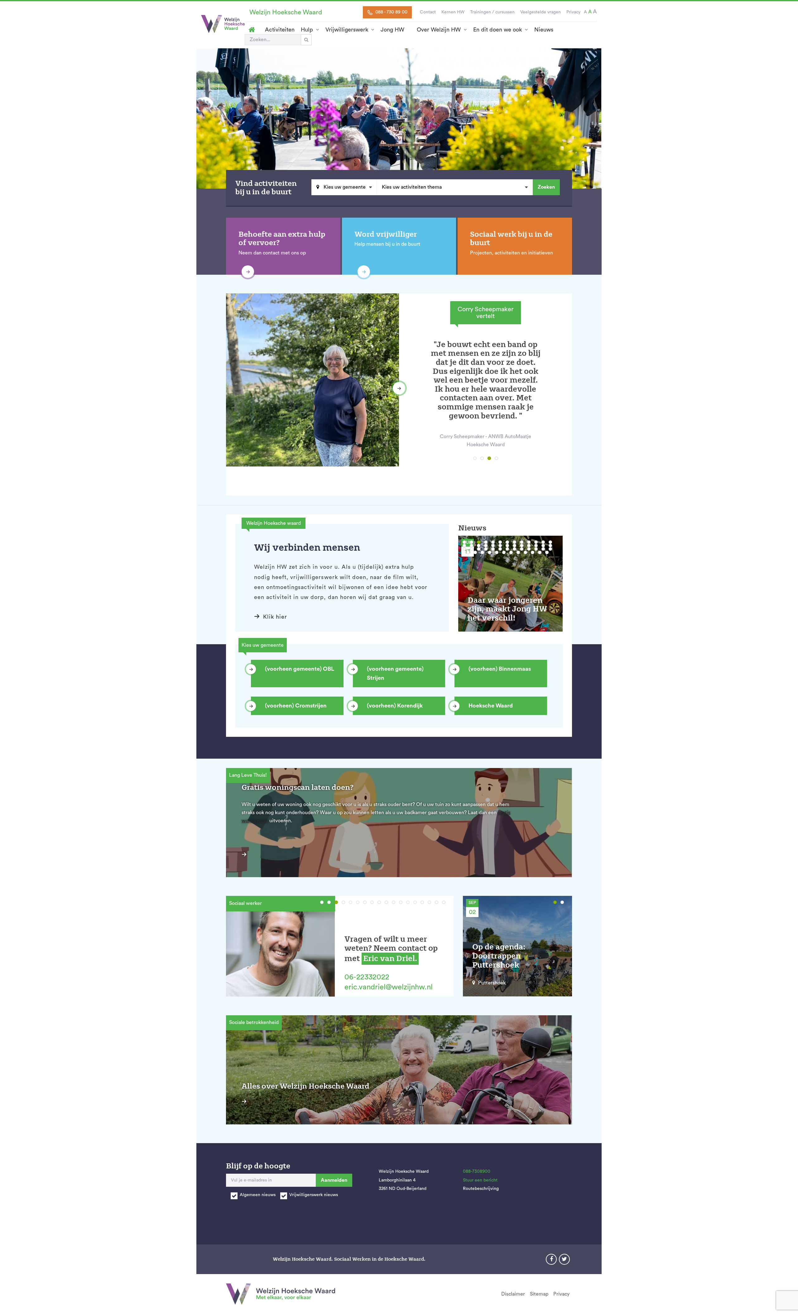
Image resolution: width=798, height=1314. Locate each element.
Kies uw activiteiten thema (412, 187)
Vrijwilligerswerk (346, 29)
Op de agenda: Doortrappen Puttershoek (498, 956)
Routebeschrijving (481, 1188)
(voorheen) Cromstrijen (296, 705)
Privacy (573, 12)
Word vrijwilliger (385, 234)
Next (399, 388)
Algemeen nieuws (258, 1195)
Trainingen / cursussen (492, 12)
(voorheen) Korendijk (395, 705)
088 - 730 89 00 (390, 12)
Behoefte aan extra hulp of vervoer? (281, 238)
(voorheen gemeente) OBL (299, 669)
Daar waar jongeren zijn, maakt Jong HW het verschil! (507, 609)
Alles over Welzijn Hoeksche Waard (305, 1086)
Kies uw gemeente (344, 187)
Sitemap (539, 1294)
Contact (428, 12)
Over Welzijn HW (439, 29)
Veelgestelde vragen (540, 12)
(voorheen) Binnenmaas (500, 669)
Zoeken (546, 187)
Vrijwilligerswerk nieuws (313, 1195)
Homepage (252, 29)
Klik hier (275, 617)
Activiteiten (280, 29)
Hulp (307, 29)
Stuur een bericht (480, 1180)
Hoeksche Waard (491, 705)
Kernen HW (452, 12)
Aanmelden (334, 1180)
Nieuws (543, 29)
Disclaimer (513, 1294)
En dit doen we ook (497, 29)
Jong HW (392, 29)
